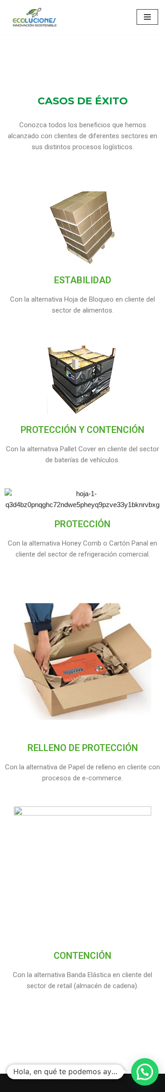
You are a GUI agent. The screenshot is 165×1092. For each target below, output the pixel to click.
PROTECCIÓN (82, 524)
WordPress (123, 1083)
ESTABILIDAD (82, 280)
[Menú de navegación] (147, 17)
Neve (34, 1083)
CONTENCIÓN (82, 955)
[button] (145, 1072)
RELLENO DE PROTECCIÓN (83, 747)
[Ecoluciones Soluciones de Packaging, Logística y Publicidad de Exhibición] (34, 17)
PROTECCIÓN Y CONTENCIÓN (82, 429)
